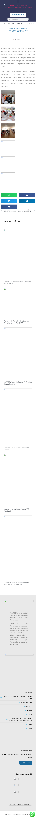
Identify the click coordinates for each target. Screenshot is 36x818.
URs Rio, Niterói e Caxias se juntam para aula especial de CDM (16, 584)
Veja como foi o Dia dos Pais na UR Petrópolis (16, 510)
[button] (18, 1)
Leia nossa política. (20, 805)
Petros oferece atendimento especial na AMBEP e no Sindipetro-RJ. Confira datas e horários (18, 382)
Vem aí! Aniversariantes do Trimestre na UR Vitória (17, 283)
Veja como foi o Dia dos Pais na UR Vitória (16, 449)
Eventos (30, 23)
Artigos (20, 23)
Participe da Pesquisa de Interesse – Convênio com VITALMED (17, 322)
